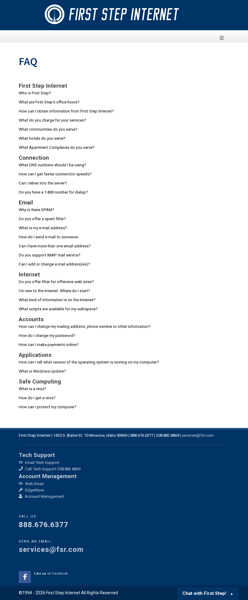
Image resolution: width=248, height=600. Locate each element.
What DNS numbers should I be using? (52, 165)
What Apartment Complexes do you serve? (57, 147)
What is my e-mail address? (43, 228)
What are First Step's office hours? (49, 102)
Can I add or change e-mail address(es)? (54, 264)
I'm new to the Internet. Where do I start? (54, 291)
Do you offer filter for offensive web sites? (56, 281)
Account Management (44, 496)
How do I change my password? (47, 335)
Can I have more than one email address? (55, 246)
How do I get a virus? (37, 398)
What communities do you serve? (48, 129)
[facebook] (25, 577)
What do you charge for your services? (52, 120)
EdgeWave (34, 490)
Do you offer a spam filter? (42, 219)
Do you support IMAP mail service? (49, 255)
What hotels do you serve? (42, 138)
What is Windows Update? (42, 371)
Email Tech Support (41, 462)
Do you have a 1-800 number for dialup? (53, 192)
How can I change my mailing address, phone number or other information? (85, 326)
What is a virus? (32, 388)
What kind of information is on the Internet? (57, 300)
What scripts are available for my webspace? (58, 309)
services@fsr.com (198, 435)
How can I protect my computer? (48, 407)
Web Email (34, 483)
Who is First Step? (35, 93)
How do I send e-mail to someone (48, 237)
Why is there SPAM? (36, 209)
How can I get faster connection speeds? (55, 174)
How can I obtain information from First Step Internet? (66, 111)
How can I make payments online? (49, 344)
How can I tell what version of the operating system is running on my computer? (89, 362)
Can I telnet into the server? (43, 183)
